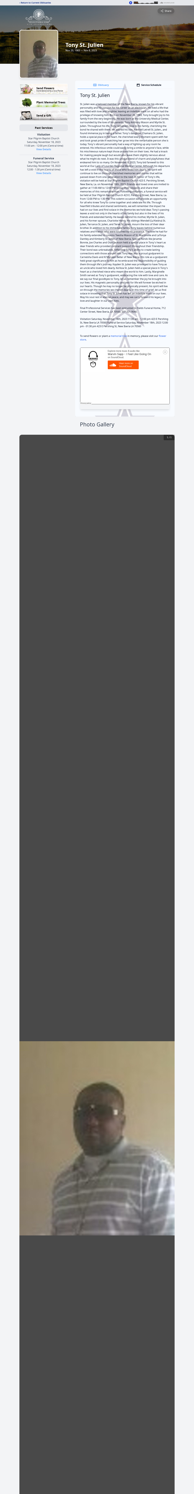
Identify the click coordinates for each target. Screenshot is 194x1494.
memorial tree (118, 336)
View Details (43, 149)
